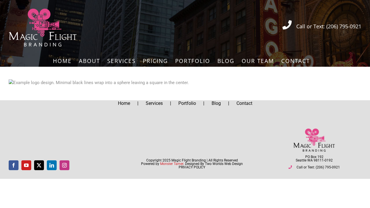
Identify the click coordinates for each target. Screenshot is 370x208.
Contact (244, 103)
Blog (216, 103)
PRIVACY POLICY (192, 167)
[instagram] (64, 165)
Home (124, 103)
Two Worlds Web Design (224, 164)
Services (154, 103)
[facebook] (13, 165)
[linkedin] (52, 165)
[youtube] (26, 165)
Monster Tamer (171, 164)
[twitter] (39, 165)
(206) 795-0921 (343, 26)
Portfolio (187, 103)
